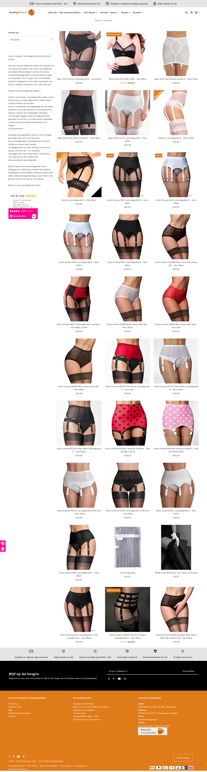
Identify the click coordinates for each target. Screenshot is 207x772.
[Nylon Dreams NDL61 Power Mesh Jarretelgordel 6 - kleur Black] (79, 423)
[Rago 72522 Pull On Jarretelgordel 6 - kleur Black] (79, 53)
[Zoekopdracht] (186, 12)
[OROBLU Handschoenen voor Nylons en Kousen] (176, 547)
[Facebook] (109, 679)
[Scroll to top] (201, 764)
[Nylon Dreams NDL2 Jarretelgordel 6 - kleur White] (176, 485)
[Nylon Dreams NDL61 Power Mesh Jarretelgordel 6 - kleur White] (176, 361)
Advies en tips (14, 707)
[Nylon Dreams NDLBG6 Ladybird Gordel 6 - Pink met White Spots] (176, 423)
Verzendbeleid (65, 766)
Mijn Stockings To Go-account (87, 719)
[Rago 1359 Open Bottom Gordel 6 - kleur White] (176, 53)
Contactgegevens (80, 766)
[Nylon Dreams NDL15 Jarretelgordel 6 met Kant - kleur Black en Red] (79, 298)
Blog (10, 710)
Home (98, 20)
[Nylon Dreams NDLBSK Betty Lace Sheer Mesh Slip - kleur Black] (176, 236)
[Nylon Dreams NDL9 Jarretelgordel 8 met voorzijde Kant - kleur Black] (79, 609)
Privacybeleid (32, 766)
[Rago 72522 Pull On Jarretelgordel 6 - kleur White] (127, 112)
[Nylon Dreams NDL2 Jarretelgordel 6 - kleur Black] (79, 547)
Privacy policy (79, 713)
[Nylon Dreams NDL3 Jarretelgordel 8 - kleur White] (79, 236)
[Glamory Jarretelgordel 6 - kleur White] (176, 112)
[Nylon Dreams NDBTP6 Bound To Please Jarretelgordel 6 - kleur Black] (127, 609)
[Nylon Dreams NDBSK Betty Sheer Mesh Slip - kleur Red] (176, 298)
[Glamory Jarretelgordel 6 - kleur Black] (79, 174)
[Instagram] (125, 679)
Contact (12, 716)
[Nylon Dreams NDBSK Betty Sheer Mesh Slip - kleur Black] (79, 361)
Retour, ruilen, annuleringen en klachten (91, 707)
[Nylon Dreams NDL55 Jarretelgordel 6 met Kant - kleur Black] (127, 485)
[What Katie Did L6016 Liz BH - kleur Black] (127, 53)
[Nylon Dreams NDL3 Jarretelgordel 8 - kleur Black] (127, 236)
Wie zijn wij (13, 703)
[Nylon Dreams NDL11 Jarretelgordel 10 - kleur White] (176, 174)
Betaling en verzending (83, 703)
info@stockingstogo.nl (148, 719)
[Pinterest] (113, 679)
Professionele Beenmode (19, 713)
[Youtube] (119, 679)
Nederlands (183, 758)
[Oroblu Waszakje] (127, 547)
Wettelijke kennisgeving (17, 769)
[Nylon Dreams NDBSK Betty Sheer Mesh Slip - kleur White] (127, 298)
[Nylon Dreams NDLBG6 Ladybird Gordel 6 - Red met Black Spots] (127, 423)
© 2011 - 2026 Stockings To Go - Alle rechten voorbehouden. (36, 761)
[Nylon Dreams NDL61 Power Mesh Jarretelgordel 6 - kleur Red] (127, 361)
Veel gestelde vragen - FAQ (85, 716)
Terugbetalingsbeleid (16, 766)
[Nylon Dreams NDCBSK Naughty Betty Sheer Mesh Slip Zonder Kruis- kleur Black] (176, 609)
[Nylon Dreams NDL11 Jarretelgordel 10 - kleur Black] (127, 174)
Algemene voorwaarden (84, 710)
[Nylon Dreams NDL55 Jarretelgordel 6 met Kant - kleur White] (79, 485)
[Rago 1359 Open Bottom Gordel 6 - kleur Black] (79, 112)
